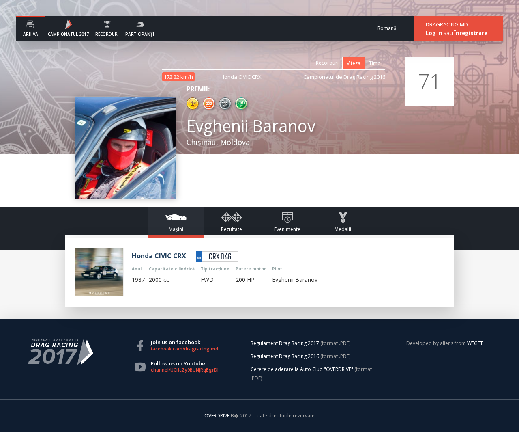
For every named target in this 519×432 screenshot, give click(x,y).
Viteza (353, 63)
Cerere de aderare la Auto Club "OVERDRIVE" (302, 369)
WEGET (475, 343)
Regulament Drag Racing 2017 (285, 343)
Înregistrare (470, 33)
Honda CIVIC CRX (241, 76)
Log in (434, 33)
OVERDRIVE (217, 415)
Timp (375, 63)
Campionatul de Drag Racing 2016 (344, 76)
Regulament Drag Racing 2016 (285, 356)
